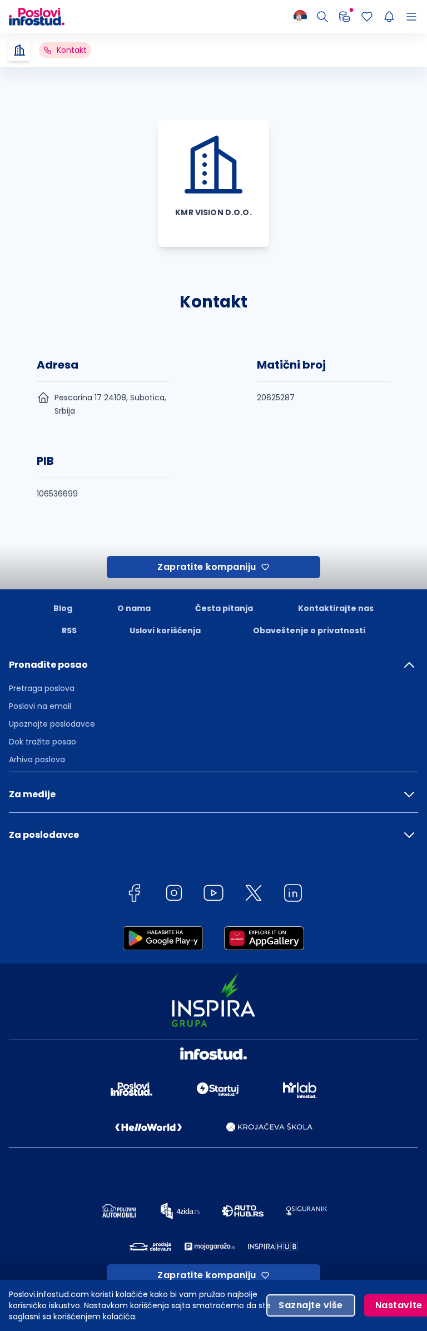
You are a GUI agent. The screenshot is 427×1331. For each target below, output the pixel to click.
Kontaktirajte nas (336, 608)
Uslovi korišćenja (165, 630)
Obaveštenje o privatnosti (309, 630)
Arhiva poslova (37, 759)
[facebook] (134, 895)
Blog (62, 608)
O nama (134, 608)
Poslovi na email (40, 706)
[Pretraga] (322, 16)
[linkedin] (293, 895)
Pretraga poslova (42, 688)
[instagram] (174, 895)
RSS (69, 630)
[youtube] (213, 895)
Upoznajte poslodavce (52, 723)
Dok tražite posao (42, 741)
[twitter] (253, 895)
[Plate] (345, 16)
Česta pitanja (224, 608)
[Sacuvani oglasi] (367, 16)
